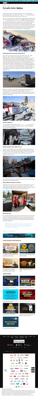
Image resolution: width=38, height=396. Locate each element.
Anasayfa (4, 5)
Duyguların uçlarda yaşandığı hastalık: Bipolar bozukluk (26, 257)
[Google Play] (23, 239)
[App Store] (17, 239)
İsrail (22, 20)
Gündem (8, 5)
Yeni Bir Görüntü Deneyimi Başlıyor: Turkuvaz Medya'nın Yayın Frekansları (10, 304)
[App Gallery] (28, 239)
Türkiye (19, 8)
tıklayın (17, 229)
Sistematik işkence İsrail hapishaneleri (9, 317)
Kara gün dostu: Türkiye (15, 5)
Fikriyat (7, 354)
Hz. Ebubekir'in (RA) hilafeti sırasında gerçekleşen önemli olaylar (10, 257)
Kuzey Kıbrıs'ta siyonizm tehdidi (25, 303)
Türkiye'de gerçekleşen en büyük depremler (27, 289)
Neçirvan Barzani (23, 126)
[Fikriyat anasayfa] (10, 238)
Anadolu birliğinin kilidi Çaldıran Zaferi (26, 272)
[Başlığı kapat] (37, 388)
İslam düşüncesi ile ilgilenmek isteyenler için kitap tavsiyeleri (9, 272)
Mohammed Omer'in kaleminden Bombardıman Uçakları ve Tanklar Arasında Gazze (27, 318)
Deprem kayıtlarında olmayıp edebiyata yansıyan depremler (9, 290)
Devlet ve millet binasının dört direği (9, 331)
